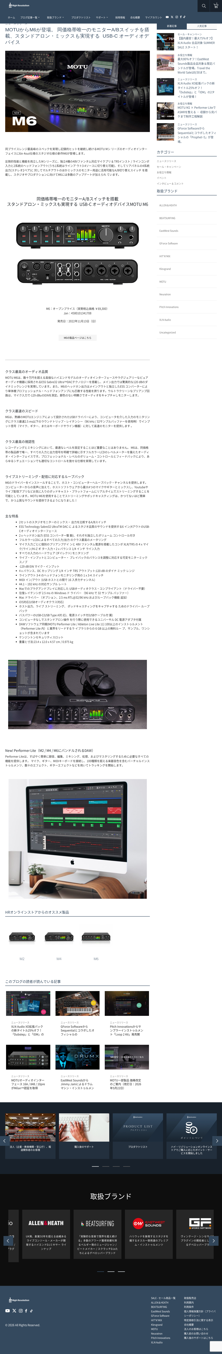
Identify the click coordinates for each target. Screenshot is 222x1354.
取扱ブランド (55, 17)
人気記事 (202, 26)
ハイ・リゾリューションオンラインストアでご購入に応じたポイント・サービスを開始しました (191, 1150)
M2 (22, 958)
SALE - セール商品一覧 (163, 1298)
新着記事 (172, 26)
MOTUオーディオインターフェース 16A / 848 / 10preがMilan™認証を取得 (28, 1084)
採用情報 (120, 17)
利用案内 (189, 1302)
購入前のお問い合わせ (196, 1333)
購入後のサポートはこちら (198, 1337)
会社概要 (135, 17)
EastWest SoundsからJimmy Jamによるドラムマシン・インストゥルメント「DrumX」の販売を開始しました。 (77, 1084)
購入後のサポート (84, 1146)
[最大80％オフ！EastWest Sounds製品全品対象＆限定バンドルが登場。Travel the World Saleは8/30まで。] (165, 62)
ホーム (11, 17)
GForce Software (168, 243)
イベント (161, 177)
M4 (59, 958)
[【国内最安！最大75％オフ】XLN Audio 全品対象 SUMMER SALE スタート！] (165, 41)
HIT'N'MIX (164, 256)
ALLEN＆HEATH (168, 205)
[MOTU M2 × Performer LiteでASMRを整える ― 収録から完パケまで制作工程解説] (165, 111)
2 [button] (105, 1166)
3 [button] (116, 1166)
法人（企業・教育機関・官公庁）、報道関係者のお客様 (30, 1148)
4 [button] (126, 1166)
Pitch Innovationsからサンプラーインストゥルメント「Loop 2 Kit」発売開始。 (126, 1030)
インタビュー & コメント (170, 183)
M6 (96, 958)
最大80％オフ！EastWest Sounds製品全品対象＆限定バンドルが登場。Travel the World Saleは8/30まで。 (196, 65)
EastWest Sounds (168, 230)
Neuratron (165, 294)
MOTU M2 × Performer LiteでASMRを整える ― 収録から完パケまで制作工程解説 (197, 111)
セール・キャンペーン (190, 34)
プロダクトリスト (81, 17)
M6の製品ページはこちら (77, 337)
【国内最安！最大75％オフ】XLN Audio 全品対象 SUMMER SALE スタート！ (196, 42)
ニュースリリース (20, 1022)
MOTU (162, 281)
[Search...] (195, 677)
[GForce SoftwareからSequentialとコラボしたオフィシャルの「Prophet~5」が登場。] (165, 131)
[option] (30, 1136)
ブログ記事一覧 (29, 17)
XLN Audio (165, 319)
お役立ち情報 (185, 55)
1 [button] (95, 1166)
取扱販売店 (190, 1298)
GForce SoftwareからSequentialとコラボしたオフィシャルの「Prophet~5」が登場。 (77, 1030)
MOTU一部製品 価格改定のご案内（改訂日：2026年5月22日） (125, 1084)
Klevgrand (165, 268)
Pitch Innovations (168, 307)
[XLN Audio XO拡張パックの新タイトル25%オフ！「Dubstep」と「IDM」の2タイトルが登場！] (165, 86)
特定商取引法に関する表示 (198, 1320)
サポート (102, 17)
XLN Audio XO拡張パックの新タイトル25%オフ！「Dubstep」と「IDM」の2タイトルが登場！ (27, 1030)
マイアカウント (153, 17)
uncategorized (167, 332)
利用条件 (189, 1306)
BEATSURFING (167, 218)
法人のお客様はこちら (196, 1329)
